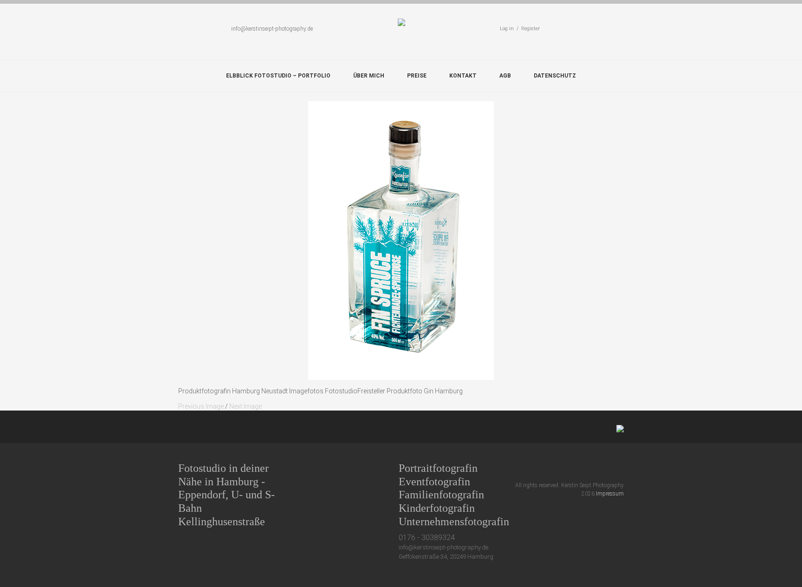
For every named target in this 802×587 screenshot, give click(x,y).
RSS (620, 468)
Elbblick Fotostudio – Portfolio (278, 75)
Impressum (610, 493)
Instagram (603, 468)
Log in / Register (520, 29)
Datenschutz (555, 75)
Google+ (585, 468)
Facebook (568, 468)
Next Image (245, 406)
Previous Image (201, 406)
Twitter (551, 468)
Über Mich (368, 75)
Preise (417, 75)
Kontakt (463, 75)
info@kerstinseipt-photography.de (272, 29)
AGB (505, 75)
